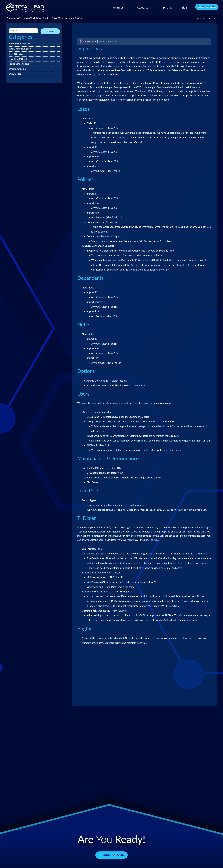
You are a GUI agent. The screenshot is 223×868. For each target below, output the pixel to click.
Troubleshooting (17, 64)
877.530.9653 (197, 18)
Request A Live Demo (207, 7)
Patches (13, 54)
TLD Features (16, 59)
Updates (13, 74)
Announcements (17, 44)
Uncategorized (16, 69)
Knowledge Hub (17, 49)
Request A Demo (112, 855)
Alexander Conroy (90, 41)
